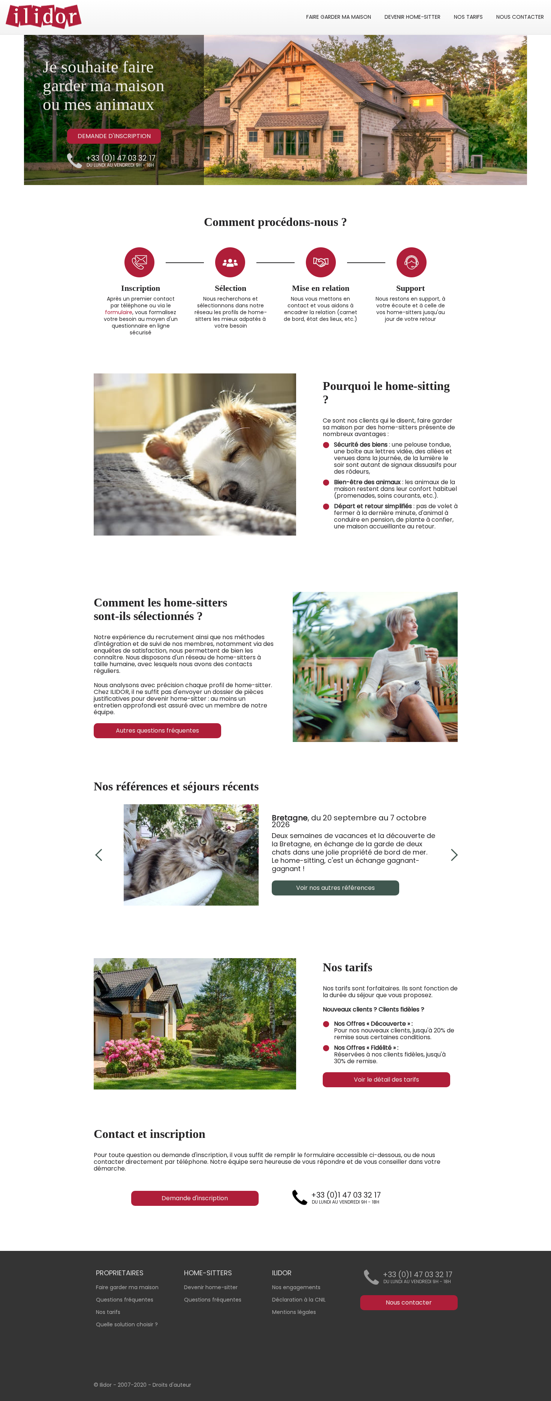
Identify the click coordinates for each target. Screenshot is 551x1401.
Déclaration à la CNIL (299, 1299)
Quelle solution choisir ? (127, 1324)
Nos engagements (296, 1287)
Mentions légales (294, 1312)
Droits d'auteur (172, 1385)
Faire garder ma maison (127, 1287)
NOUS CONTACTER (520, 17)
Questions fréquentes (212, 1299)
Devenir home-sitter (211, 1287)
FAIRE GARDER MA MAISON (339, 17)
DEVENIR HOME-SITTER (412, 17)
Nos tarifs (108, 1312)
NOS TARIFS (468, 17)
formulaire (118, 312)
